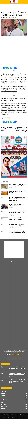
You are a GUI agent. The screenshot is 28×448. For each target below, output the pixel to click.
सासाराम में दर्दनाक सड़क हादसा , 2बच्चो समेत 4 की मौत (17, 191)
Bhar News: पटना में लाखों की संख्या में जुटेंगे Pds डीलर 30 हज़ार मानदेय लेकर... (17, 367)
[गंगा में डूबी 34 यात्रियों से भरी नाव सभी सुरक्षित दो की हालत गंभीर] (4, 206)
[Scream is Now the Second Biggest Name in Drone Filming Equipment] (4, 234)
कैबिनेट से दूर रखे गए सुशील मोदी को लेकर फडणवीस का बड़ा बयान (7, 129)
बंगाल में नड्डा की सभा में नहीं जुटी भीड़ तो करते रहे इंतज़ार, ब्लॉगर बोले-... (17, 225)
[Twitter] (15, 358)
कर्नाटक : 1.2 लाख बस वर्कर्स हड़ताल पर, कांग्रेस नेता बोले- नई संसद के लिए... (17, 218)
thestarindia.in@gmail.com (16, 354)
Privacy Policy (6, 414)
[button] (26, 2)
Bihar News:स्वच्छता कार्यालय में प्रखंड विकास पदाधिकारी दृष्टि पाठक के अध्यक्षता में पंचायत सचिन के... (17, 199)
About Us (17, 414)
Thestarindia (5, 17)
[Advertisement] (14, 6)
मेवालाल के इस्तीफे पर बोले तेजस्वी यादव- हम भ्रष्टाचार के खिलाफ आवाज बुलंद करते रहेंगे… (21, 130)
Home (2, 9)
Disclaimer (12, 414)
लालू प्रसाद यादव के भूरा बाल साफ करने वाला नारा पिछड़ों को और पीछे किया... (17, 185)
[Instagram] (12, 358)
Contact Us (22, 414)
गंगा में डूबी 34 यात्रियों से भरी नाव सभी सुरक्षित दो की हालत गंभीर (16, 205)
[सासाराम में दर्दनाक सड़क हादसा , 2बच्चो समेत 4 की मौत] (4, 193)
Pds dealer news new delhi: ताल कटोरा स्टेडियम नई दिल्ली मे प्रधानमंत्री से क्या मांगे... (17, 212)
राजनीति (6, 9)
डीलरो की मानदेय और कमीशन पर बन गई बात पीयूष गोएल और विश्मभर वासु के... (17, 374)
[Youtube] (19, 358)
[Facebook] (8, 358)
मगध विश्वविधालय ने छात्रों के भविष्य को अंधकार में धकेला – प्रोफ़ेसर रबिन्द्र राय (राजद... (17, 381)
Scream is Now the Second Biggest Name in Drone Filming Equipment (17, 231)
